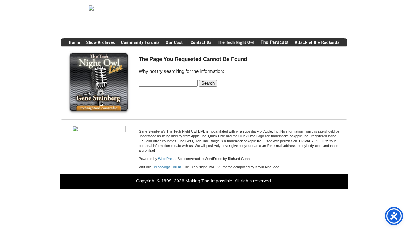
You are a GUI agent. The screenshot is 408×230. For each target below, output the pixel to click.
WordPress (167, 159)
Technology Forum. (167, 167)
